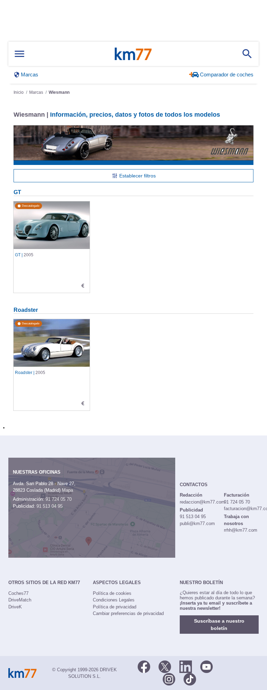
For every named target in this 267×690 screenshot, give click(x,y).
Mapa (67, 490)
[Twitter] (165, 666)
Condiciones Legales (114, 599)
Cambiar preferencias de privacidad (128, 613)
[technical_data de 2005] (83, 286)
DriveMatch (19, 599)
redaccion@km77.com (202, 502)
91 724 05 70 (59, 499)
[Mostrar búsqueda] (247, 54)
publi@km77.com (197, 523)
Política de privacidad (114, 606)
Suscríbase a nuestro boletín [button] (219, 624)
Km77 (133, 54)
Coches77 (18, 593)
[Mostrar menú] (19, 54)
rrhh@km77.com (240, 530)
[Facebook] (144, 666)
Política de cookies (112, 593)
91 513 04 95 (50, 506)
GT (17, 192)
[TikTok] (190, 679)
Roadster (26, 310)
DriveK (15, 606)
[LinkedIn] (185, 666)
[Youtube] (206, 666)
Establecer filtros (137, 175)
